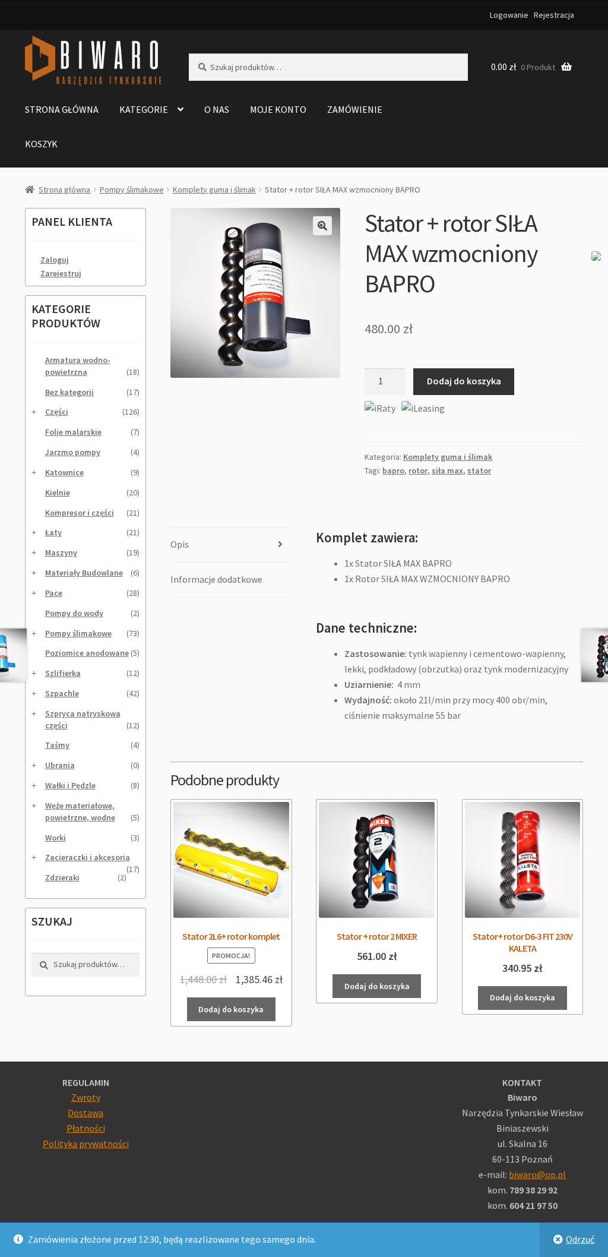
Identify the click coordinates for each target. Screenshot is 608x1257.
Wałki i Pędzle (70, 785)
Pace (53, 593)
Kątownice (64, 472)
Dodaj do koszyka (464, 381)
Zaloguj (54, 259)
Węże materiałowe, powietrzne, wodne (80, 811)
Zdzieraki (62, 877)
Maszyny (61, 552)
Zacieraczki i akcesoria (87, 857)
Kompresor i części (79, 512)
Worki (55, 837)
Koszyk (41, 144)
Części (56, 411)
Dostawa (85, 1113)
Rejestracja (554, 15)
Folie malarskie (73, 432)
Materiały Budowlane (84, 572)
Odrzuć (580, 1239)
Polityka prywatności (86, 1143)
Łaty (53, 532)
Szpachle (62, 693)
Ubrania (60, 765)
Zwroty (85, 1097)
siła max (447, 470)
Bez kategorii (69, 392)
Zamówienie (354, 109)
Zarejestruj (60, 273)
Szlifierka (63, 673)
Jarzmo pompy (72, 452)
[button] (322, 225)
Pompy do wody (74, 613)
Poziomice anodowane (87, 653)
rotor (418, 470)
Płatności (85, 1128)
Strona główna (62, 109)
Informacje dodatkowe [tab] (216, 579)
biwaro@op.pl (537, 1174)
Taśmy (57, 745)
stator (479, 470)
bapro (393, 470)
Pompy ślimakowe (132, 189)
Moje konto (278, 109)
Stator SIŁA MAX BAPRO (403, 563)
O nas (216, 109)
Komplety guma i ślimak (214, 189)
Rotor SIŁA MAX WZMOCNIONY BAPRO (432, 579)
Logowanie (509, 15)
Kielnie (57, 492)
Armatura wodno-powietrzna (77, 366)
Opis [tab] (179, 544)
